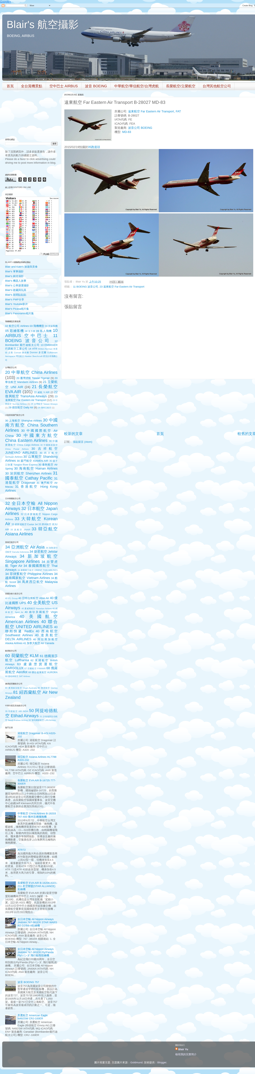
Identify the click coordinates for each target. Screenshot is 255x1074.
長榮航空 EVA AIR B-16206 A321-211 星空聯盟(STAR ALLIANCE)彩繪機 (37, 886)
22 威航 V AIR (42, 392)
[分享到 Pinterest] (122, 281)
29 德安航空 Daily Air (20, 407)
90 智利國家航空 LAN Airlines (42, 720)
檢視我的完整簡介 (186, 1054)
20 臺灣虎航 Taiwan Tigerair (33, 378)
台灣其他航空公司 (217, 86)
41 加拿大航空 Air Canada (38, 643)
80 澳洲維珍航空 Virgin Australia (21, 688)
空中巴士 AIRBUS (63, 86)
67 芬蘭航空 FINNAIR (35, 668)
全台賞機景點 (31, 86)
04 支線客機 (51, 326)
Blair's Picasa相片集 (17, 308)
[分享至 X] (116, 281)
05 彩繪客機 (14, 331)
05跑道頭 (94, 147)
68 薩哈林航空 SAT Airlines (17, 676)
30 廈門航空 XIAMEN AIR (32, 460)
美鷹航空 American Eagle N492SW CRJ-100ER (33, 1017)
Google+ (5, 1)
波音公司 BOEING (140, 127)
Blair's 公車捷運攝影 (17, 285)
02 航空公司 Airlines (17, 325)
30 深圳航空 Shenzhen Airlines (28, 473)
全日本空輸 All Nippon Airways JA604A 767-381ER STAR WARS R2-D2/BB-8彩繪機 (37, 922)
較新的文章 (73, 434)
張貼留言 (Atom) (82, 441)
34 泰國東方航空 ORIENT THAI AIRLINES (38, 570)
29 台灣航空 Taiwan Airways (44, 404)
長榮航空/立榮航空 (180, 86)
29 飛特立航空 (44, 407)
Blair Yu (183, 1049)
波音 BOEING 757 (28, 982)
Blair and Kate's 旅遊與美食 (21, 266)
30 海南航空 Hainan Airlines (36, 468)
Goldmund (136, 1062)
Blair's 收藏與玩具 (15, 290)
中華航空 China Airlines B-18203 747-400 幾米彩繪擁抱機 (37, 815)
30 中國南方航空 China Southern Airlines (31, 425)
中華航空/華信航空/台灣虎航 (136, 86)
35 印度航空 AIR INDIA (16, 711)
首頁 (10, 86)
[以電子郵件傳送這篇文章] (110, 281)
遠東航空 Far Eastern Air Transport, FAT (154, 111)
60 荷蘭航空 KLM (22, 655)
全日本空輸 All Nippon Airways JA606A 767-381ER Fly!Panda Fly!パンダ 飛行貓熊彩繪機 (36, 952)
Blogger (161, 1062)
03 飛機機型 (37, 325)
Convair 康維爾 (21, 352)
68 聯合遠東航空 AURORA (43, 672)
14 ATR (32, 348)
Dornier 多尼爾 (38, 352)
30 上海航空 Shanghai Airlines (23, 420)
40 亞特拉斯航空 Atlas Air (33, 598)
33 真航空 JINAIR (20, 529)
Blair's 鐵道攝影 (14, 276)
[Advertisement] (160, 405)
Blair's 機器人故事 (15, 280)
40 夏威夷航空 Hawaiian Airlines (37, 608)
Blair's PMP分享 (14, 299)
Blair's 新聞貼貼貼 (15, 294)
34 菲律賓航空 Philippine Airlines (29, 574)
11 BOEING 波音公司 (85, 286)
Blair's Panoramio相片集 (19, 313)
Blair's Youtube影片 (16, 304)
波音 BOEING (96, 86)
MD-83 (126, 132)
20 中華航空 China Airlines (31, 372)
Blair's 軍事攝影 (14, 271)
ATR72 (22, 849)
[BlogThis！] (113, 281)
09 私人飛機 (44, 330)
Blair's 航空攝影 (43, 24)
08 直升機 (30, 331)
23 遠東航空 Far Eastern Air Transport (122, 286)
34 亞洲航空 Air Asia (25, 547)
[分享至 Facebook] (119, 281)
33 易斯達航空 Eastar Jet (25, 524)
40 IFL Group (11, 598)
